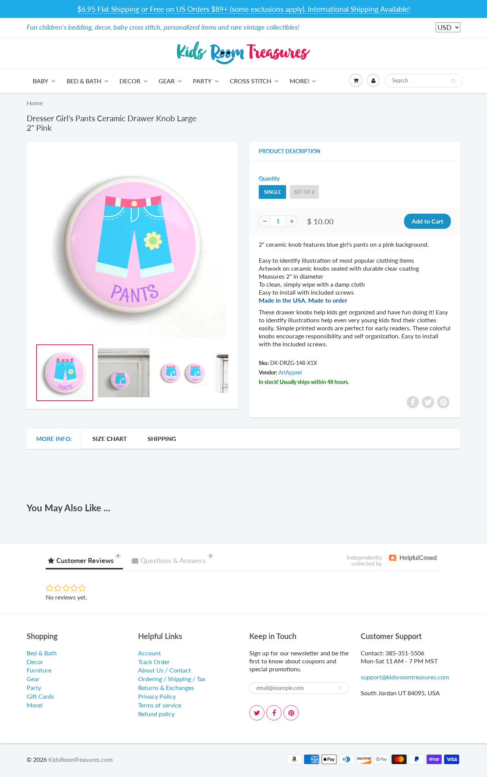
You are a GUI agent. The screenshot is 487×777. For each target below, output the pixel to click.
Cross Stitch (250, 80)
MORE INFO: (54, 438)
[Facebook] (274, 712)
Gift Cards (40, 696)
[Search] (453, 81)
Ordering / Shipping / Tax (171, 678)
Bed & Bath (84, 80)
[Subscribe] (339, 688)
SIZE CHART (109, 438)
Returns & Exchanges (166, 687)
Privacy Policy (157, 696)
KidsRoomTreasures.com (80, 759)
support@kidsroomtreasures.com (405, 676)
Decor (129, 80)
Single (272, 192)
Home (35, 102)
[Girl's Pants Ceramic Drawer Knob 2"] (132, 244)
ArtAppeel (290, 372)
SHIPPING (162, 438)
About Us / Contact (164, 670)
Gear (167, 80)
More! (299, 80)
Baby (40, 80)
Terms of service (159, 705)
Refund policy (156, 713)
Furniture (39, 670)
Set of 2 (304, 192)
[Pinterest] (291, 712)
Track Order (154, 661)
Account (149, 652)
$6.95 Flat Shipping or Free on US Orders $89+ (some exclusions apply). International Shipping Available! (243, 9)
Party (202, 80)
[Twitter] (256, 712)
